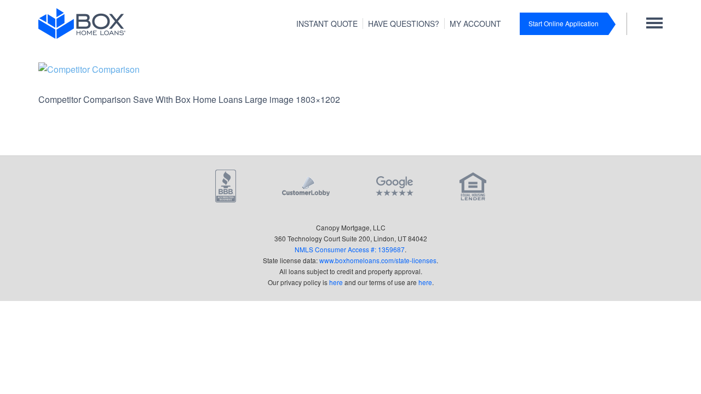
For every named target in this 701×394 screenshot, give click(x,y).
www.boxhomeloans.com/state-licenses (377, 260)
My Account (475, 23)
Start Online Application (563, 23)
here (336, 282)
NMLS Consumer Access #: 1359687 (350, 249)
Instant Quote (327, 23)
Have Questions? (403, 23)
